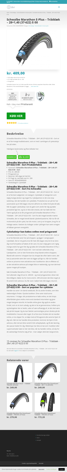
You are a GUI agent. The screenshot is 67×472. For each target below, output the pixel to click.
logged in (16, 350)
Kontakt (39, 440)
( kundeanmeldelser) (23, 123)
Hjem (8, 12)
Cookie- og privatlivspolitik (29, 463)
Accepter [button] (61, 469)
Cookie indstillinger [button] (51, 469)
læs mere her (34, 86)
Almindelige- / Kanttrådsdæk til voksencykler (21, 12)
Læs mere (41, 469)
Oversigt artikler (45, 435)
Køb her (16, 116)
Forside (39, 435)
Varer (38, 437)
